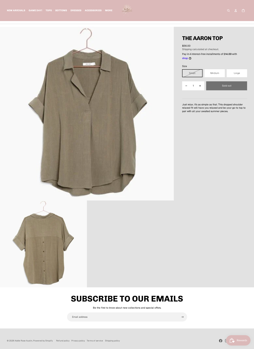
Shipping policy (112, 340)
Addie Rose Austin (23, 340)
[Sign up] (182, 317)
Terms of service (95, 340)
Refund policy (62, 340)
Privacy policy (78, 340)
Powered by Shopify (43, 340)
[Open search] (228, 10)
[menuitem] (108, 10)
